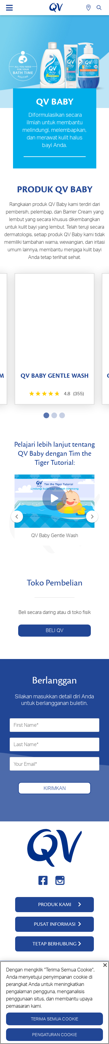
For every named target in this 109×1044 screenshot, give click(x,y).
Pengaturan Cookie (54, 1034)
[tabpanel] (54, 339)
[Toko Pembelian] (89, 8)
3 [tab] (61, 415)
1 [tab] (45, 415)
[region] (54, 1002)
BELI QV (54, 630)
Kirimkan (55, 788)
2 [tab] (53, 415)
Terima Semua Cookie (54, 1018)
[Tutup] (105, 965)
